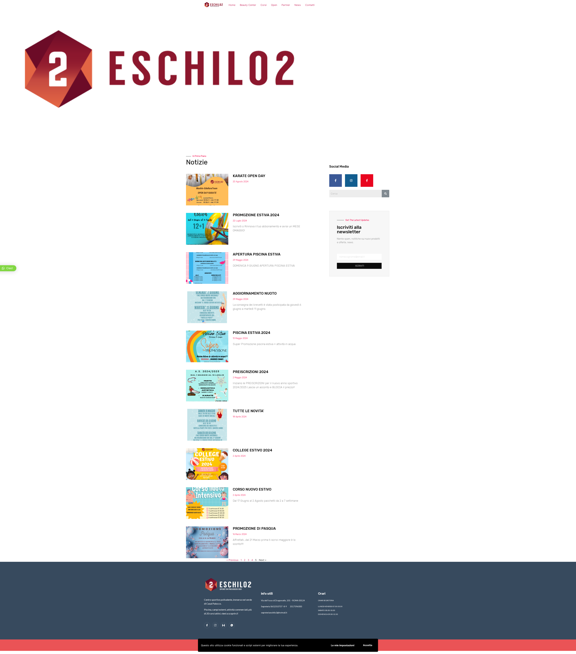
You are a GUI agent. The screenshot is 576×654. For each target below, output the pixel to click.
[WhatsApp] (232, 625)
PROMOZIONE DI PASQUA (254, 528)
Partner (286, 4)
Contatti (310, 4)
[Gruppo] (223, 625)
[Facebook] (207, 625)
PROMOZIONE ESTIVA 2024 (256, 215)
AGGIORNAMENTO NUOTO (255, 293)
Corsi (264, 4)
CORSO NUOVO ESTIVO (252, 489)
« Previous (232, 559)
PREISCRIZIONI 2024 (250, 372)
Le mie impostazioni (342, 645)
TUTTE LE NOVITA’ (248, 411)
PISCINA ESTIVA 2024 (251, 333)
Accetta (367, 645)
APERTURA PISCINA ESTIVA (256, 254)
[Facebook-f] (335, 180)
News (297, 4)
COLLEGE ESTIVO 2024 (252, 450)
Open (274, 4)
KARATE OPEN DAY (249, 176)
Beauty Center (248, 4)
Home (232, 4)
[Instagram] (351, 180)
